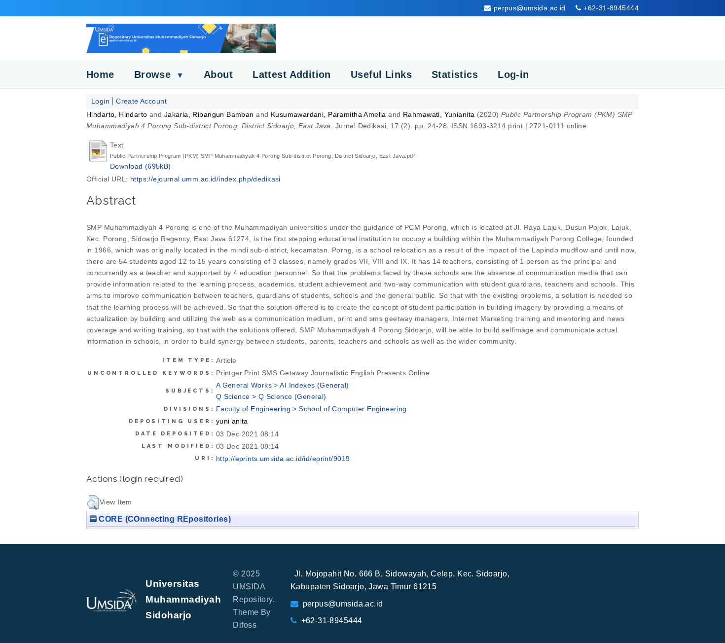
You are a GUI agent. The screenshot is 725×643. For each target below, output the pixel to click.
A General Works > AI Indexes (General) (282, 385)
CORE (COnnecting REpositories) (164, 518)
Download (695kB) (140, 166)
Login (100, 101)
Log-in (513, 74)
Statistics (455, 74)
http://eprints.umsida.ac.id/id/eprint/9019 (283, 459)
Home (100, 74)
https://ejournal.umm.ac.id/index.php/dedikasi (205, 179)
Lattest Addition (292, 74)
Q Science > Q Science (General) (271, 396)
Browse (159, 74)
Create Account (141, 101)
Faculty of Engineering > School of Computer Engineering (311, 409)
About (218, 74)
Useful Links (381, 74)
